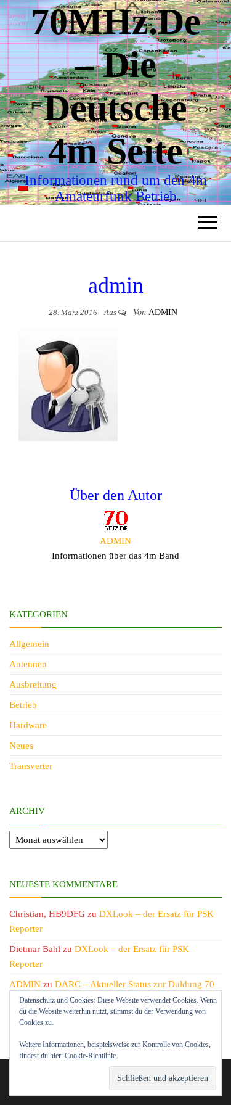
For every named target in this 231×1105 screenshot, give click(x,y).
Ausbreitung (33, 684)
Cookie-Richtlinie (90, 1055)
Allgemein (29, 644)
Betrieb (23, 705)
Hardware (28, 725)
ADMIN (162, 312)
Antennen (28, 664)
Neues (21, 745)
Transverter (30, 766)
